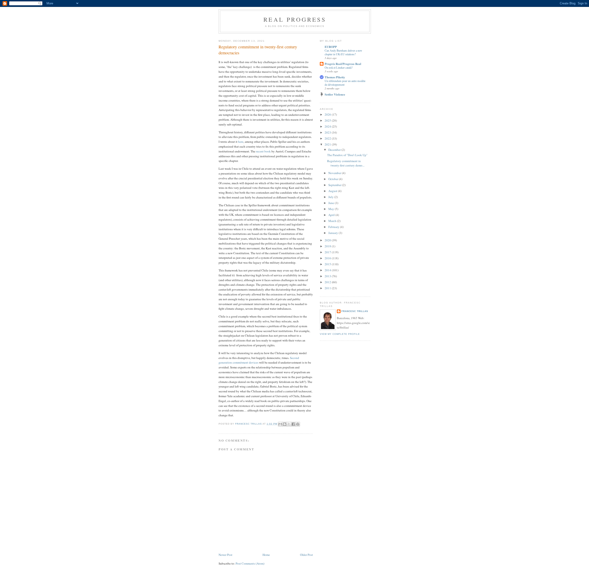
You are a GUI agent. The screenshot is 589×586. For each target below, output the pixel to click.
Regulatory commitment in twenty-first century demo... (345, 163)
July (331, 197)
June (331, 203)
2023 (328, 132)
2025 (328, 120)
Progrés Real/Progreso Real (343, 63)
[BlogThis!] (284, 424)
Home (266, 555)
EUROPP (331, 46)
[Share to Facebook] (293, 424)
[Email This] (280, 424)
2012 (328, 282)
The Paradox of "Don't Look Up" (347, 155)
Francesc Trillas (354, 311)
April (331, 215)
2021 (328, 144)
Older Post (306, 555)
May (331, 209)
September (335, 185)
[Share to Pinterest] (297, 424)
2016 (328, 258)
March (332, 221)
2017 (328, 252)
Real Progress (294, 19)
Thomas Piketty (335, 77)
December (334, 150)
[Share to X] (289, 424)
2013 (328, 276)
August (333, 191)
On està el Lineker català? (338, 67)
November (335, 173)
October (333, 179)
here (240, 142)
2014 (328, 270)
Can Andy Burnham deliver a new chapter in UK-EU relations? (343, 52)
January (333, 233)
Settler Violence (335, 94)
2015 (328, 264)
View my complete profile (340, 334)
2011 (328, 288)
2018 (328, 246)
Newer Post (225, 555)
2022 (328, 138)
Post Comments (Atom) (250, 563)
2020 (328, 240)
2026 (328, 114)
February (334, 227)
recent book (263, 151)
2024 (328, 126)
